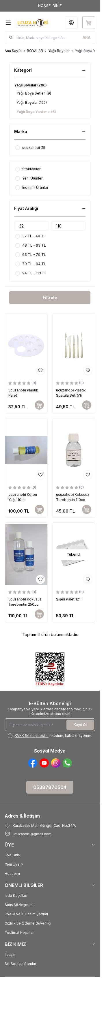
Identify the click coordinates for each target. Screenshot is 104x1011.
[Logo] (33, 22)
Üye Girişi (13, 855)
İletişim (10, 954)
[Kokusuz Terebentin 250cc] (26, 554)
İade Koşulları (16, 895)
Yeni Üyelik (14, 864)
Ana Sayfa (13, 51)
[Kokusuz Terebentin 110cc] (74, 450)
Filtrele (50, 297)
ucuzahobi (17, 390)
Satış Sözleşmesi (19, 905)
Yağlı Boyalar (59, 51)
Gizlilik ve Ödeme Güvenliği (28, 923)
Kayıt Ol (80, 724)
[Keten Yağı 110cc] (26, 450)
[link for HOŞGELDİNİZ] (50, 6)
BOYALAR (35, 51)
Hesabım (12, 873)
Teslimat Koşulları (19, 932)
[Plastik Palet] (26, 345)
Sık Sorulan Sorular (20, 964)
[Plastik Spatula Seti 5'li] (74, 345)
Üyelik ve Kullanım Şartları (26, 914)
